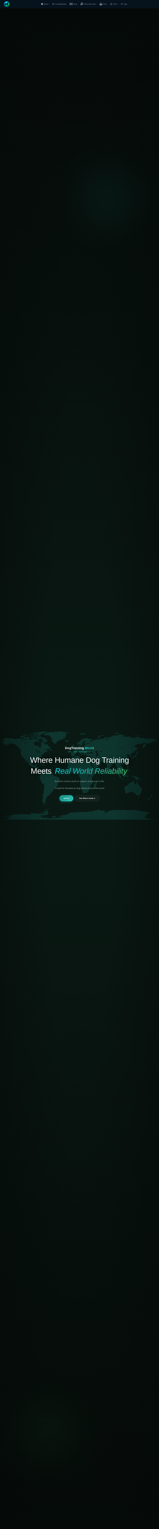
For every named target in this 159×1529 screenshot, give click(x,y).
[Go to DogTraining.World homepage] (7, 3)
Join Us (66, 798)
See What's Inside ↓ (87, 798)
